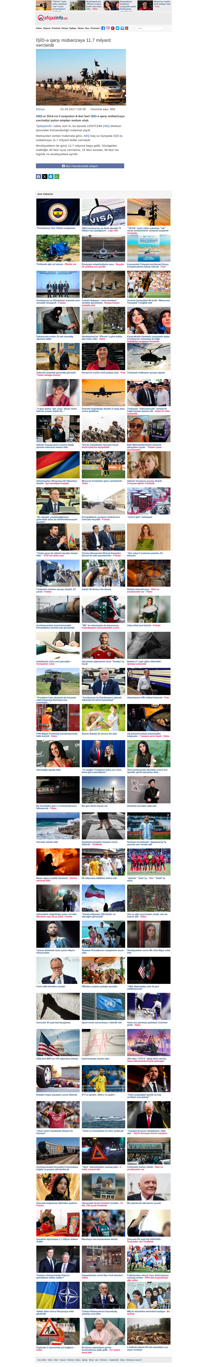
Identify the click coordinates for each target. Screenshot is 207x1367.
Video (50, 1360)
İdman (81, 28)
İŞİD (93, 116)
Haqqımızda (114, 1360)
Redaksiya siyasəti (134, 1360)
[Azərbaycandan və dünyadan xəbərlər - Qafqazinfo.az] (52, 18)
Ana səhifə (42, 1360)
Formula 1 (95, 28)
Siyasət (46, 28)
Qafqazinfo (44, 126)
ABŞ (39, 116)
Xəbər (39, 28)
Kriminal (56, 28)
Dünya (65, 28)
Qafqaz (72, 28)
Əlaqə (122, 1360)
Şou (87, 28)
